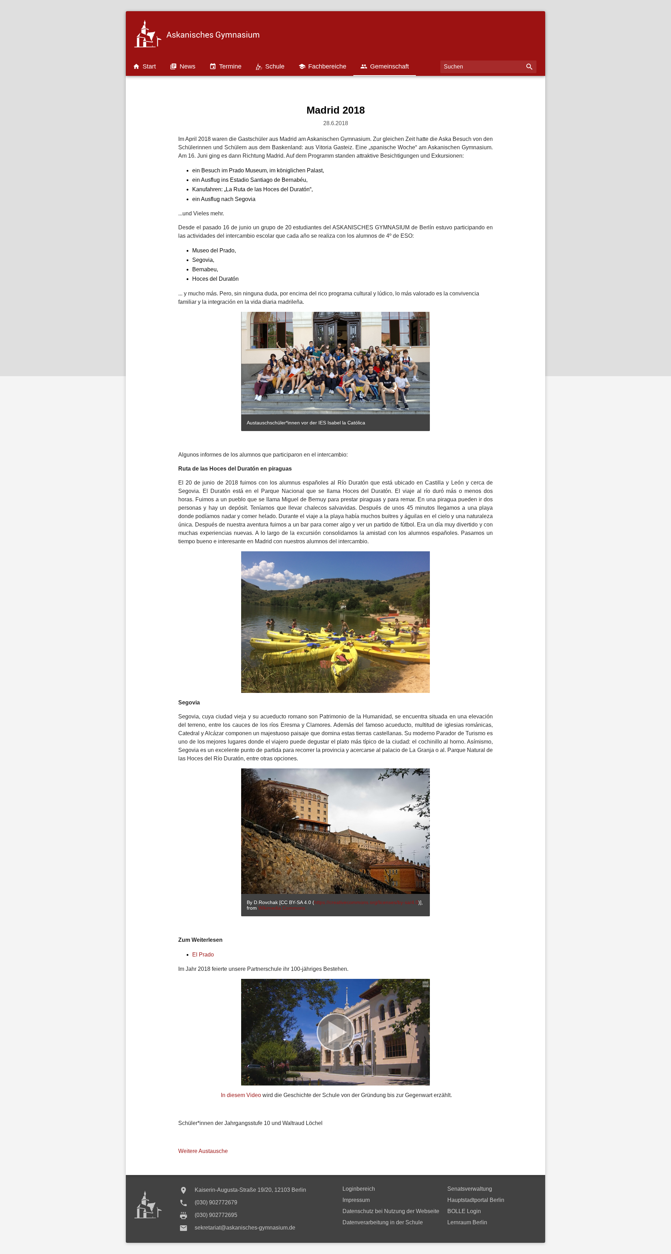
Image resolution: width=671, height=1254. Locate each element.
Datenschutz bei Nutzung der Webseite (390, 1211)
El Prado (203, 955)
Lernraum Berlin (467, 1222)
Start (144, 66)
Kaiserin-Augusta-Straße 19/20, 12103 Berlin (250, 1190)
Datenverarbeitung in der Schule (382, 1222)
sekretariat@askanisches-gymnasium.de (245, 1228)
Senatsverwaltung (469, 1189)
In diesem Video (241, 1095)
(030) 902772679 (216, 1202)
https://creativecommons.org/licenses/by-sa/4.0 (366, 902)
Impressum (356, 1200)
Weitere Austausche (203, 1151)
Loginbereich (358, 1189)
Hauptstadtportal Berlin (475, 1200)
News (182, 66)
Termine (225, 66)
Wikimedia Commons (281, 908)
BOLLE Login (464, 1211)
